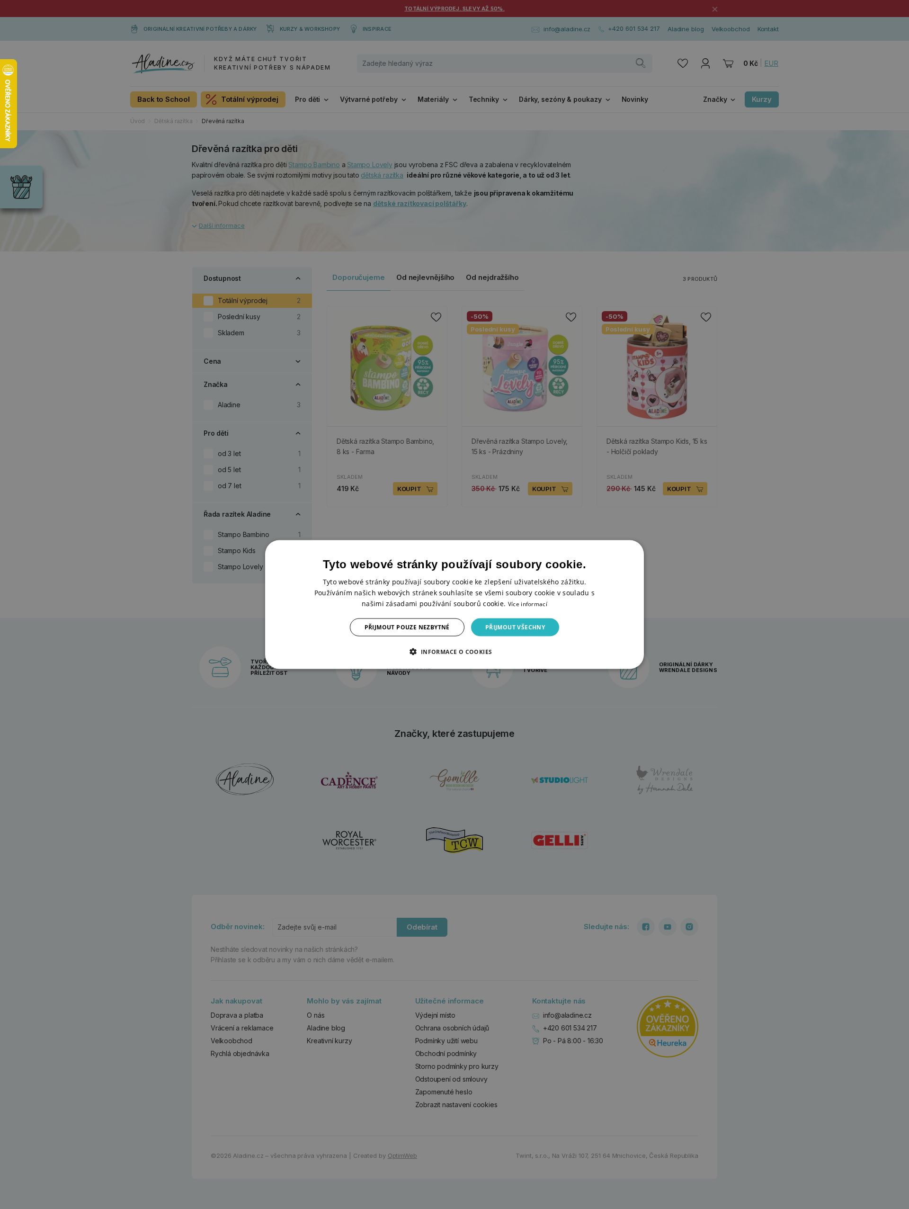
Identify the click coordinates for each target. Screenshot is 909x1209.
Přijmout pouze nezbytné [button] (407, 627)
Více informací (527, 604)
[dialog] (454, 604)
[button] (454, 651)
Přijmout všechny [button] (515, 627)
